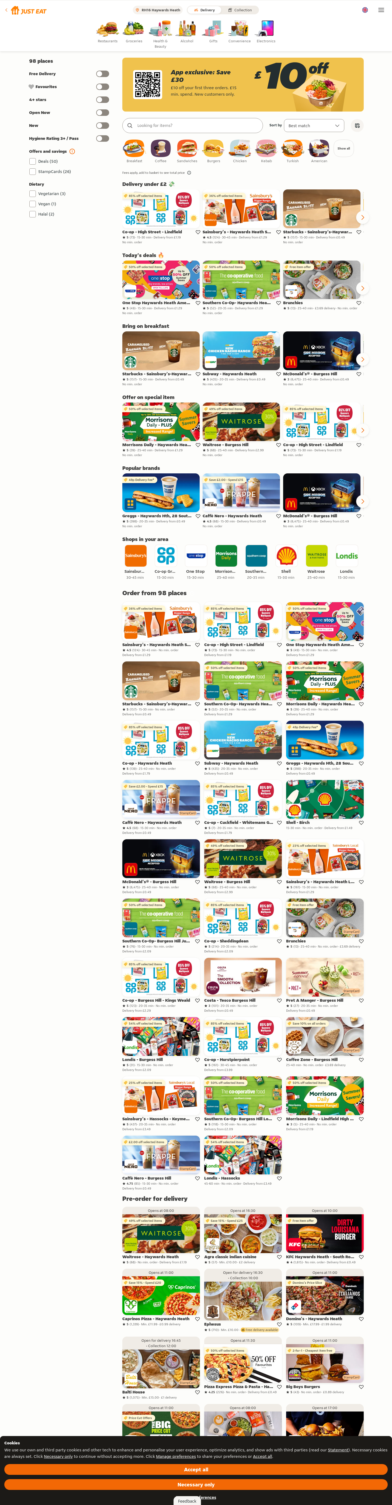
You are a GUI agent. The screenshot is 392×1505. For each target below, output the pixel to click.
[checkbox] (134, 152)
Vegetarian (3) (52, 193)
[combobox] (198, 125)
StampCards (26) (54, 171)
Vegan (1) (47, 204)
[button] (25, 10)
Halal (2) (46, 214)
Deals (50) (48, 161)
